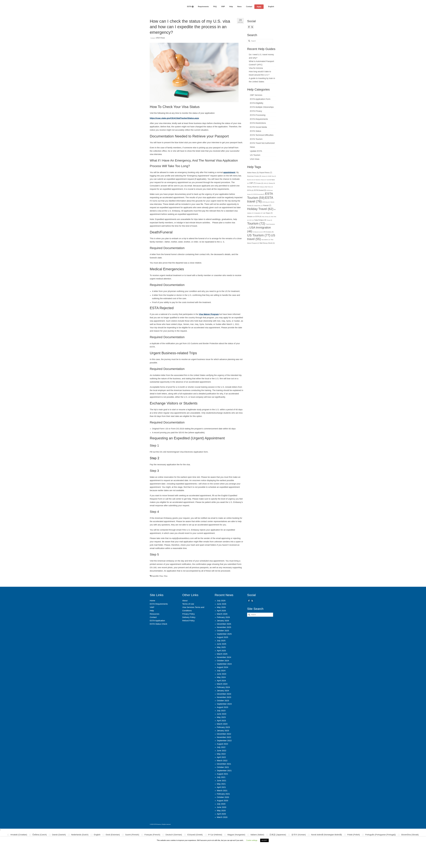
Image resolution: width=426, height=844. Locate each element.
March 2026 (222, 614)
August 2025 (222, 637)
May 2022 (221, 754)
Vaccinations (265, 239)
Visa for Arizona (256, 68)
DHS (266, 183)
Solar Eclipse (260, 220)
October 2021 (223, 767)
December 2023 (224, 694)
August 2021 (222, 774)
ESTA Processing (257, 115)
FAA (272, 202)
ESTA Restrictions (258, 123)
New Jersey (266, 216)
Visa (165, 576)
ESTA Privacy (256, 111)
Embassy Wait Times (266, 187)
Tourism (256, 223)
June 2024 (221, 674)
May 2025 (221, 647)
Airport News (265, 173)
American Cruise (254, 176)
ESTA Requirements (259, 119)
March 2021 (222, 790)
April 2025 (221, 650)
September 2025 (224, 634)
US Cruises (268, 232)
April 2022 (221, 757)
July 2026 (221, 601)
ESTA (250, 190)
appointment (229, 172)
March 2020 (222, 817)
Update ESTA (256, 151)
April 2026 (221, 611)
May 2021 (221, 784)
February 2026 (223, 617)
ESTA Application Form (260, 99)
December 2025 (224, 624)
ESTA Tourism (256, 139)
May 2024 (221, 677)
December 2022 (224, 734)
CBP (252, 183)
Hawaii (267, 205)
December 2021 (224, 764)
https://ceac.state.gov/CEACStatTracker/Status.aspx (174, 118)
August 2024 (222, 667)
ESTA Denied (260, 190)
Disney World (253, 187)
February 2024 (223, 687)
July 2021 (221, 777)
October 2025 (223, 631)
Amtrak (265, 176)
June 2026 (221, 604)
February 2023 (223, 727)
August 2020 (222, 800)
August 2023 (222, 707)
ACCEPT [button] (264, 840)
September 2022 (224, 740)
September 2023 (224, 704)
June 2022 (221, 750)
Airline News (253, 173)
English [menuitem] (97, 835)
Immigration (258, 213)
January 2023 (223, 730)
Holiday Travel (260, 209)
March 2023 (222, 724)
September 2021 (224, 770)
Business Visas (261, 179)
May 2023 (221, 717)
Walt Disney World (267, 243)
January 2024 (223, 690)
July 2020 (221, 804)
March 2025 (222, 654)
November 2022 (224, 737)
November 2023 (224, 697)
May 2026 (221, 607)
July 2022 (221, 747)
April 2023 (221, 720)
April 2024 (221, 680)
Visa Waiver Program (209, 314)
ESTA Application (157, 621)
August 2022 (222, 744)
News (252, 147)
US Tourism (255, 155)
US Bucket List (258, 232)
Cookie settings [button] (251, 840)
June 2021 (221, 780)
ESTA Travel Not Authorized (262, 143)
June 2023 (221, 714)
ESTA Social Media (258, 127)
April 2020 (221, 814)
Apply (259, 7)
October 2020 (223, 797)
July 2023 (221, 710)
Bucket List (251, 179)
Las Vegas (268, 213)
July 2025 (221, 640)
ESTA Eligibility (256, 103)
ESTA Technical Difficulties (261, 135)
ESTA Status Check (158, 624)
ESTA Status (255, 131)
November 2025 (224, 627)
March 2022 (222, 760)
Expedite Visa (157, 576)
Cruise (259, 183)
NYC (251, 220)
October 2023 (223, 700)
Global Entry (258, 205)
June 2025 (221, 644)
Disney (272, 183)
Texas (269, 220)
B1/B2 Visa (272, 176)
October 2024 (223, 660)
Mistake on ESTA (254, 216)
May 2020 (221, 810)
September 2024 (224, 664)
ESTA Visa (266, 202)
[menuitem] (270, 6)
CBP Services (256, 95)
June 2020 (221, 807)
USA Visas (160, 38)
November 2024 (224, 657)
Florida (250, 205)
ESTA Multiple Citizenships (262, 107)
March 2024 (222, 684)
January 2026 (223, 621)
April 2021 (221, 787)
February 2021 (223, 794)
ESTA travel (260, 199)
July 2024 (221, 670)
